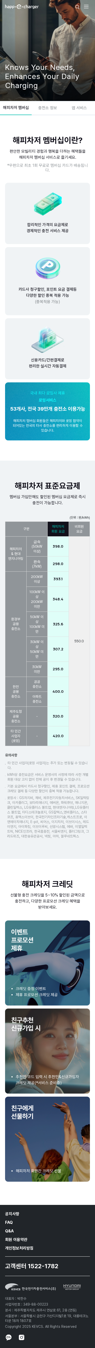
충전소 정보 (47, 107)
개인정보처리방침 (19, 1248)
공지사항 (12, 1213)
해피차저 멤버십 (16, 107)
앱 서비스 (79, 107)
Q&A (9, 1231)
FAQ (9, 1222)
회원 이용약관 (16, 1239)
